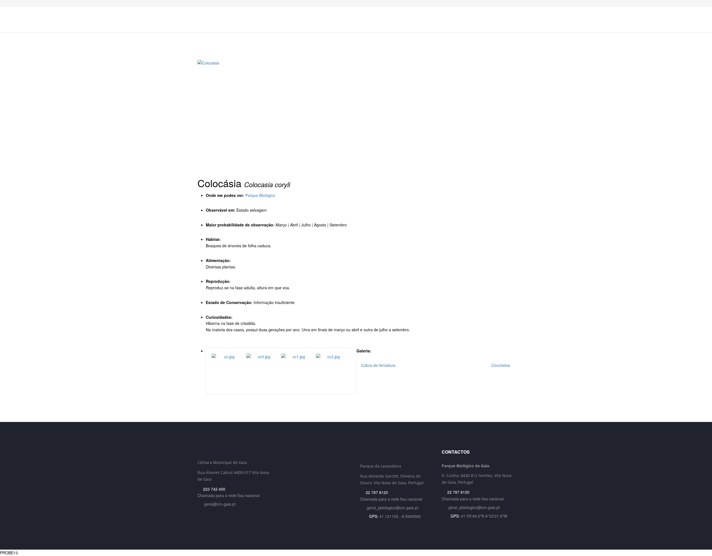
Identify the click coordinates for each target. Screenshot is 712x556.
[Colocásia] (356, 115)
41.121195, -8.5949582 (400, 516)
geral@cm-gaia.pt (220, 504)
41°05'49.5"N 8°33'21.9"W (484, 516)
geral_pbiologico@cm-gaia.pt (392, 507)
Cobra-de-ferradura (377, 365)
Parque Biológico (260, 195)
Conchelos (501, 365)
